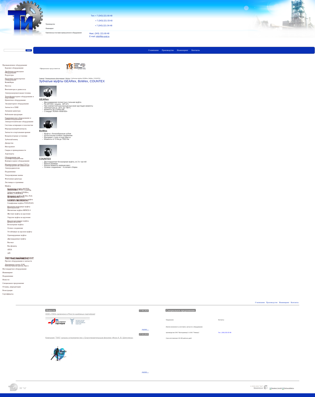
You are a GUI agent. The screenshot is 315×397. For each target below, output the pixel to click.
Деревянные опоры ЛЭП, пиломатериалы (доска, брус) (17, 265)
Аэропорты (9, 154)
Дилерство (9, 143)
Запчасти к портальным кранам (17, 132)
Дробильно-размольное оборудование (14, 72)
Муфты (8, 186)
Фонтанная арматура (13, 179)
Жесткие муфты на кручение (19, 214)
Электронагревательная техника (18, 93)
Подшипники (10, 172)
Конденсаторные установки (16, 136)
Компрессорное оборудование (17, 161)
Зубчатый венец (11, 139)
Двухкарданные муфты (16, 239)
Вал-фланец (12, 246)
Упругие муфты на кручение (19, 217)
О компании (153, 50)
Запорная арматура (13, 111)
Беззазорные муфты (15, 225)
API (8, 253)
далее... (145, 329)
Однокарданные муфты (16, 235)
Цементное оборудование (15, 100)
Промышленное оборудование (14, 65)
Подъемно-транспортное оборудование (15, 79)
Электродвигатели (12, 168)
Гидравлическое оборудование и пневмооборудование (18, 118)
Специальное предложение (13, 283)
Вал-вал (10, 242)
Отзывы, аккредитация (11, 287)
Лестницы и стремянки (14, 182)
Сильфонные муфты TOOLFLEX (20, 203)
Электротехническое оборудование (19, 122)
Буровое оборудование (14, 68)
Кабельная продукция (13, 114)
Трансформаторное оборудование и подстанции (19, 97)
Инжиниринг (182, 50)
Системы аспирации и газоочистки (19, 125)
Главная (41, 78)
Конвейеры (9, 82)
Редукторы (9, 75)
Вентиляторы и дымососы (15, 89)
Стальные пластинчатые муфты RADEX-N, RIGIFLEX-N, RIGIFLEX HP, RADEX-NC (20, 200)
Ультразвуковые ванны (14, 175)
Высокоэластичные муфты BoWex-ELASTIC (18, 221)
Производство (168, 50)
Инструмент (10, 147)
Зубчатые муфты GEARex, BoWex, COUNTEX (18, 192)
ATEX (9, 250)
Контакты (195, 50)
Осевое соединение (15, 228)
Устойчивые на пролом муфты (19, 232)
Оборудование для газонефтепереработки (14, 157)
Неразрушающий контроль (16, 129)
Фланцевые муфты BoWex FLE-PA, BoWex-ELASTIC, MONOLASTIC (20, 196)
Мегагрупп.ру (258, 388)
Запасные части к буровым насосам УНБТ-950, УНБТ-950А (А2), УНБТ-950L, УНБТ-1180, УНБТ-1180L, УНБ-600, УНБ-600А (19, 258)
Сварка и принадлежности (15, 150)
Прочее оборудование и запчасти (18, 261)
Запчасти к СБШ (11, 107)
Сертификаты (7, 294)
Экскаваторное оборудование (17, 104)
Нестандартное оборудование (14, 269)
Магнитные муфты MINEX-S (19, 210)
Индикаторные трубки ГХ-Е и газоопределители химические (17, 165)
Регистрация (7, 290)
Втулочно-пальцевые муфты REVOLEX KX (18, 207)
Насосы (8, 86)
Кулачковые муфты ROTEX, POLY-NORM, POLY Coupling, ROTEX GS (19, 189)
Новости (5, 280)
